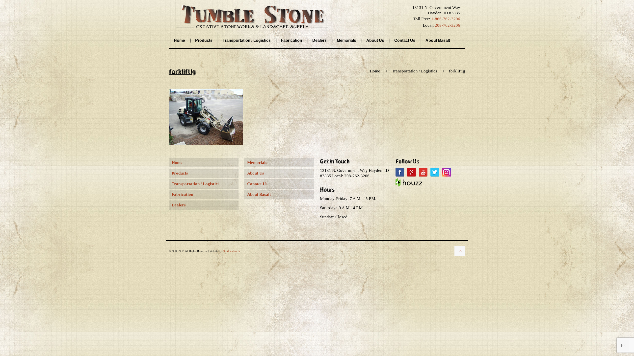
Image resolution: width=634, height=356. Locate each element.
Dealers (179, 205)
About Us (255, 173)
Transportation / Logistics (414, 71)
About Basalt (259, 194)
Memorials (257, 162)
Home (375, 71)
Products (180, 173)
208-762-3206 (447, 25)
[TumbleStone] (252, 16)
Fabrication (182, 194)
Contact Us (257, 183)
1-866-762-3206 (445, 19)
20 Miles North (231, 250)
